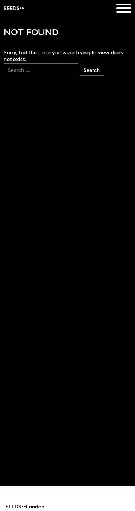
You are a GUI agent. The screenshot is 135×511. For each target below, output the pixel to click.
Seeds (12, 8)
